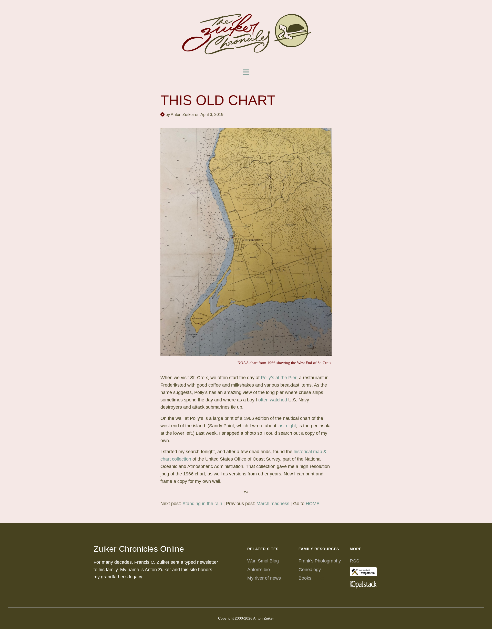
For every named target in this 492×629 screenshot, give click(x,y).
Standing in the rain (202, 503)
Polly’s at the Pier (278, 377)
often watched (272, 399)
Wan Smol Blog (263, 560)
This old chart (217, 100)
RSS (354, 560)
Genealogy (310, 569)
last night (287, 425)
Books (305, 578)
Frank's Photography (320, 560)
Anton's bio (258, 569)
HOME (313, 503)
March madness (273, 503)
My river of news (264, 578)
